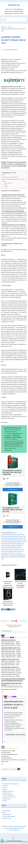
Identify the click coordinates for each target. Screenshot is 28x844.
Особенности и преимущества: (10, 177)
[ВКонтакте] (2, 609)
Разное (4, 801)
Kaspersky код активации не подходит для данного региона (12, 545)
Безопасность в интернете (10, 784)
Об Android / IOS (7, 793)
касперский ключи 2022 (13, 551)
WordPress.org (6, 818)
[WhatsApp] (12, 609)
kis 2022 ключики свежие (13, 547)
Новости (5, 789)
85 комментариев (12, 49)
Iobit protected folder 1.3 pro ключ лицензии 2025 (7, 603)
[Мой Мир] (6, 609)
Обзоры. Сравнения (8, 795)
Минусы (6, 185)
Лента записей (6, 814)
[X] (8, 609)
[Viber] (10, 609)
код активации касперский (17, 555)
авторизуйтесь (23, 621)
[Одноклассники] (4, 609)
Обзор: (4, 181)
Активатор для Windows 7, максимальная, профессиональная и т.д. (7, 585)
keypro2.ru (14, 5)
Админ (16, 698)
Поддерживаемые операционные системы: (13, 179)
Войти (4, 812)
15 (15, 769)
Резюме (6, 186)
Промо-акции (6, 799)
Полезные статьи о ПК (9, 797)
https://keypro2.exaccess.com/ (14, 685)
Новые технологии (7, 791)
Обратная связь (6, 826)
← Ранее (4, 769)
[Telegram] (14, 609)
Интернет (5, 785)
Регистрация (6, 811)
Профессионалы (8, 183)
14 (13, 769)
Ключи (14, 532)
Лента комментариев (8, 816)
